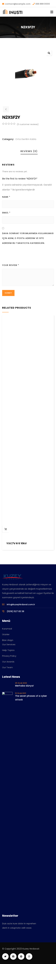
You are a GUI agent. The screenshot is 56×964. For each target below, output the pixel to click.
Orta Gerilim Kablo (25, 139)
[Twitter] (5, 956)
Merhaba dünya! (24, 685)
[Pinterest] (21, 956)
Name (6, 196)
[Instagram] (29, 956)
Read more (5, 529)
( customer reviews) (28, 124)
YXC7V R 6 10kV (16, 543)
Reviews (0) (29, 151)
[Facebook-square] (13, 956)
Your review (10, 265)
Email (6, 212)
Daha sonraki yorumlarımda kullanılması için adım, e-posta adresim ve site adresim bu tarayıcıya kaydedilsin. (28, 238)
